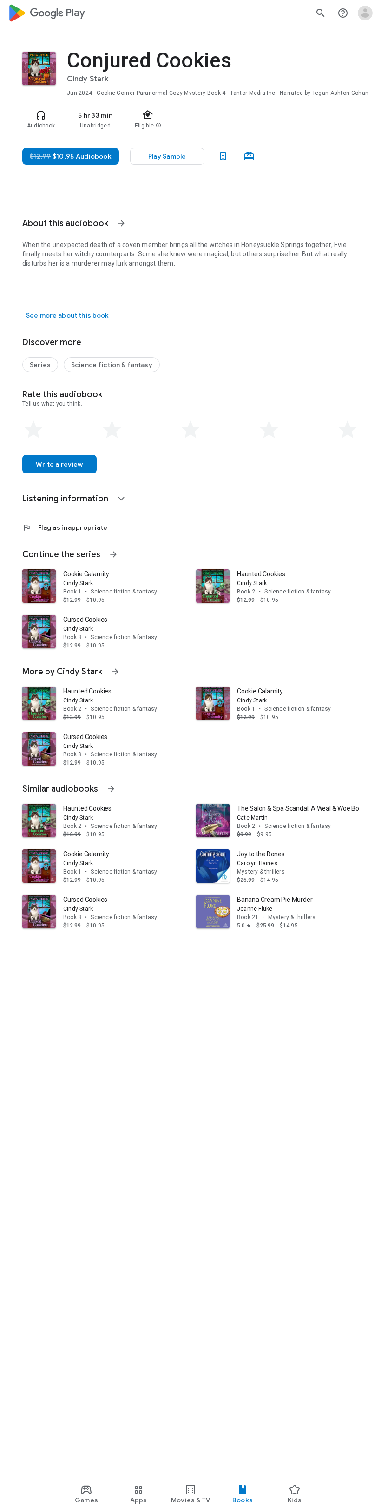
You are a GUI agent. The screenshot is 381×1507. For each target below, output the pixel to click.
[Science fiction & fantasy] (112, 365)
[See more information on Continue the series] (113, 554)
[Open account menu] (365, 13)
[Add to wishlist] (223, 156)
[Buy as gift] (249, 156)
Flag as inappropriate (64, 527)
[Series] (40, 365)
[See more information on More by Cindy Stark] (115, 671)
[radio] (33, 430)
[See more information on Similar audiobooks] (111, 789)
